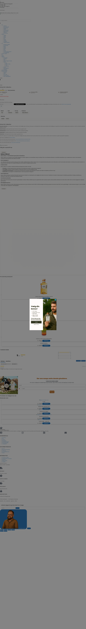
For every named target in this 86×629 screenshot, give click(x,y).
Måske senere (36, 324)
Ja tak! (36, 322)
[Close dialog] (55, 299)
